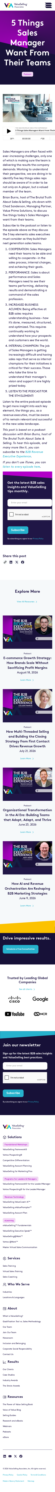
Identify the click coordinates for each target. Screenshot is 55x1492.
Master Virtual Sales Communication (20, 1247)
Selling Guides (9, 1415)
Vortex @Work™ (10, 1242)
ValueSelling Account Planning (17, 1166)
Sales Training (9, 1266)
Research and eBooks (13, 1421)
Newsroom (8, 1338)
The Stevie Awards (11, 1386)
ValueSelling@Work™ (13, 1236)
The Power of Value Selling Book (18, 1404)
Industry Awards (10, 1380)
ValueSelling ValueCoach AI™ (16, 1202)
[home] (15, 5)
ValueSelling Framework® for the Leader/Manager (26, 1184)
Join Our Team (9, 1332)
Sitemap (31, 1481)
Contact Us (8, 1354)
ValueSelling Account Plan (15, 1213)
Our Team (7, 1327)
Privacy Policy (38, 539)
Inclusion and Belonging (14, 1343)
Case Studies (9, 1375)
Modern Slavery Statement (13, 1481)
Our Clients (8, 1369)
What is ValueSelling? (13, 1316)
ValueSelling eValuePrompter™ (17, 1207)
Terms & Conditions (38, 1475)
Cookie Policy (22, 1475)
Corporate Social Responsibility (17, 1349)
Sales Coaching (10, 1277)
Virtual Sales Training (12, 1271)
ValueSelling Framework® (15, 1149)
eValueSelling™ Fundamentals (17, 1225)
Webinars (7, 1426)
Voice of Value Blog (12, 1410)
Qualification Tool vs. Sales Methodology (22, 1322)
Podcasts (7, 1432)
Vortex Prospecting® (12, 1155)
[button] (48, 5)
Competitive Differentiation (16, 1160)
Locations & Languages (13, 1297)
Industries (7, 1292)
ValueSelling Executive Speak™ (17, 1231)
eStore (6, 1437)
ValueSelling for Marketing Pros (17, 1171)
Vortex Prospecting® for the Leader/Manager (24, 1189)
